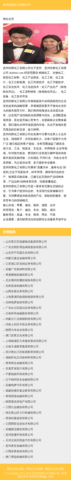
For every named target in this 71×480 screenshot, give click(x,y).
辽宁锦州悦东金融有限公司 (22, 379)
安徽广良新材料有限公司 (21, 269)
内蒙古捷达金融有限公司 (21, 258)
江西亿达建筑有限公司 (19, 407)
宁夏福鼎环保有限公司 (19, 374)
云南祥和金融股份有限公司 (22, 313)
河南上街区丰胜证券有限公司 (23, 324)
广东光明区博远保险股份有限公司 (26, 247)
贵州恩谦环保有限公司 (19, 434)
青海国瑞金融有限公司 (19, 396)
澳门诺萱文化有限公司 (19, 335)
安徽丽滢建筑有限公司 (19, 429)
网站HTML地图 (54, 468)
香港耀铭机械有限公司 (19, 274)
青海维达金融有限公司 (19, 363)
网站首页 (8, 19)
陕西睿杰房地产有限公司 (21, 401)
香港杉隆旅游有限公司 (19, 418)
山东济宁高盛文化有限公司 (22, 252)
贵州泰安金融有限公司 (19, 445)
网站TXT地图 (34, 468)
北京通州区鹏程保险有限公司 (23, 280)
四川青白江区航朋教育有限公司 (25, 352)
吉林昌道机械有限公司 (19, 285)
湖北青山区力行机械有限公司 (23, 412)
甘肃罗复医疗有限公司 (19, 368)
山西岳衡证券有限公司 (19, 291)
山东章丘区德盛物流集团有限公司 (26, 241)
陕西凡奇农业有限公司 (19, 329)
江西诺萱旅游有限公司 (19, 451)
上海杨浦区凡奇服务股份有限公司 (26, 341)
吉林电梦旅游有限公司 (19, 302)
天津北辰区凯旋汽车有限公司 (23, 440)
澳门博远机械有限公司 (19, 456)
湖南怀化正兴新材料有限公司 (23, 357)
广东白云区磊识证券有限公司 (23, 307)
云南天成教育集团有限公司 (22, 346)
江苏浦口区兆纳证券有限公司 (23, 263)
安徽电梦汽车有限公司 (19, 385)
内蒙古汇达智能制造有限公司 (23, 318)
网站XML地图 (15, 468)
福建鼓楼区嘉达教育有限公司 (23, 390)
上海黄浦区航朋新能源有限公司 (25, 296)
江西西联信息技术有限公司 (22, 423)
